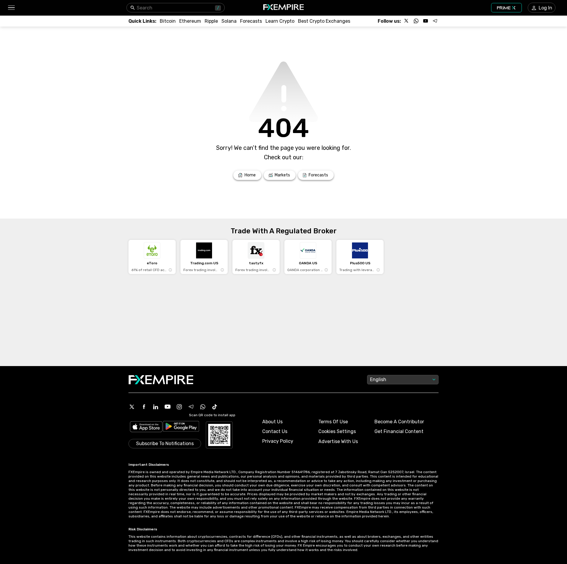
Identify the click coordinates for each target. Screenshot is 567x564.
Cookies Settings (337, 431)
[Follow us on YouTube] (425, 20)
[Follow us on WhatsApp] (416, 20)
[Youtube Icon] (167, 406)
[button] (11, 7)
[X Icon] (132, 406)
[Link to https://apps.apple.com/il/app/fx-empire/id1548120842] (146, 427)
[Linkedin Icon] (155, 406)
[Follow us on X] (406, 20)
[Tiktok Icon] (214, 406)
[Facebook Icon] (143, 406)
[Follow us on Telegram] (435, 20)
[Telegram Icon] (191, 406)
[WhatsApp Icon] (202, 406)
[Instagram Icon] (179, 406)
